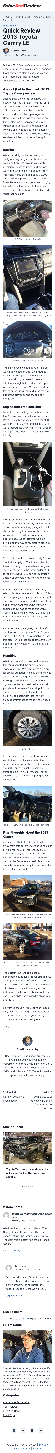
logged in (23, 1318)
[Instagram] (32, 1430)
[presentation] (27, 1148)
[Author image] (6, 51)
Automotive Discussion (16, 1402)
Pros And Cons (11, 1411)
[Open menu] (49, 6)
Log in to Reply (11, 1250)
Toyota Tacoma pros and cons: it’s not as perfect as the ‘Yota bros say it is (27, 1173)
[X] (23, 1430)
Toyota (8, 1027)
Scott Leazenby (20, 51)
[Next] (48, 1158)
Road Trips (9, 1415)
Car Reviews (9, 25)
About (26, 1448)
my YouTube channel (19, 1382)
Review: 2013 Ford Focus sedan (13, 1096)
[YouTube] (40, 1430)
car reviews (36, 1375)
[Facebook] (14, 1430)
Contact (37, 1448)
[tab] (22, 1186)
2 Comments (32, 55)
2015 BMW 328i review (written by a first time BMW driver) (41, 1100)
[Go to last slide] (7, 1158)
